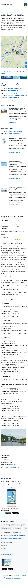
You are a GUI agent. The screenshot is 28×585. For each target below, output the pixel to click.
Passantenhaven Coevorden (15, 131)
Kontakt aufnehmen (5, 547)
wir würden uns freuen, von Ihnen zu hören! (16, 535)
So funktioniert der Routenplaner (17, 138)
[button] (20, 46)
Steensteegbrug (13, 97)
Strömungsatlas (4, 577)
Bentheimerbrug (12, 90)
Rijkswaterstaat (24, 67)
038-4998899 (11, 464)
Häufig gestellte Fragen (6, 554)
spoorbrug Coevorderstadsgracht (16, 95)
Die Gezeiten (12, 577)
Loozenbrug (9, 100)
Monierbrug (10, 92)
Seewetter (24, 575)
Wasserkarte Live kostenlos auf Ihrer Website (11, 538)
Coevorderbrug (11, 99)
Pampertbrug (11, 93)
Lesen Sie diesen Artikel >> (14, 152)
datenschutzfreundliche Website (16, 581)
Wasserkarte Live (17, 575)
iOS (12, 508)
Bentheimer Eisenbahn (13, 88)
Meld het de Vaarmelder (15, 470)
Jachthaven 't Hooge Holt (14, 133)
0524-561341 (18, 239)
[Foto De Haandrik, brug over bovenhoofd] (13, 437)
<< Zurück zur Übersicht (6, 32)
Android (17, 508)
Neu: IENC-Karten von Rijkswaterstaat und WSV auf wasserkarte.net (16, 163)
